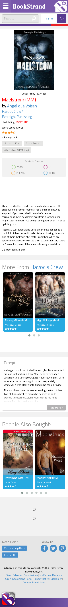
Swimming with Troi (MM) (18, 478)
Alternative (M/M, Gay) (16, 150)
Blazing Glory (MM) (16, 320)
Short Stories (33, 143)
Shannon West (44, 482)
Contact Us (10, 555)
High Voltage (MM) (48, 320)
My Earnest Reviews (51, 575)
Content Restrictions (34, 582)
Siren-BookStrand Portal (18, 579)
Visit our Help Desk (14, 548)
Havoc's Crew (46, 267)
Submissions (31, 575)
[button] (29, 335)
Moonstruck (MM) (47, 478)
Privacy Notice (41, 579)
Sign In (49, 18)
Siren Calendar (14, 575)
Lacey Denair (11, 482)
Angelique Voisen (22, 106)
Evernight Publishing (17, 116)
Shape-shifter (12, 143)
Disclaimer (56, 579)
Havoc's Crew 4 (13, 111)
